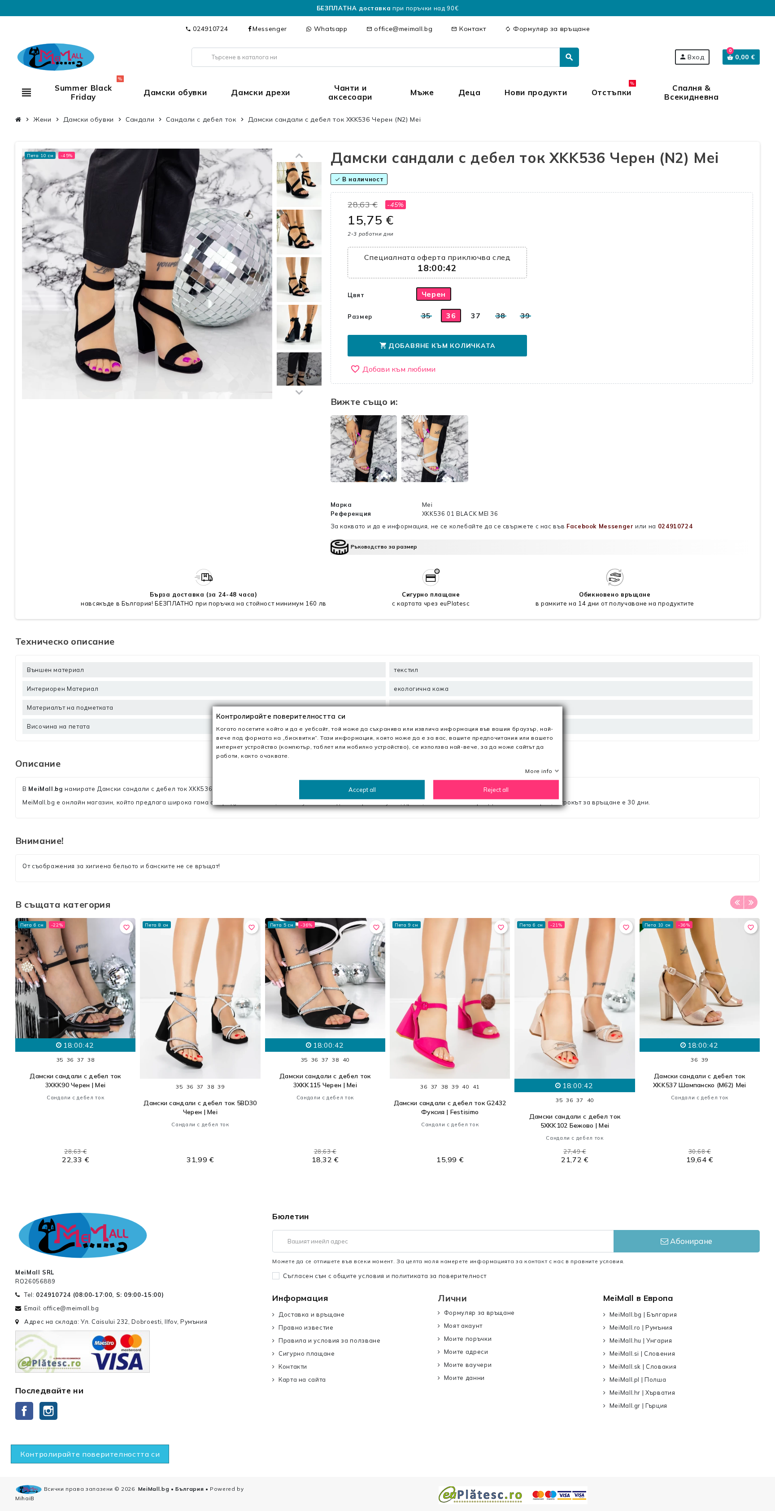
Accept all (362, 789)
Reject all (496, 789)
